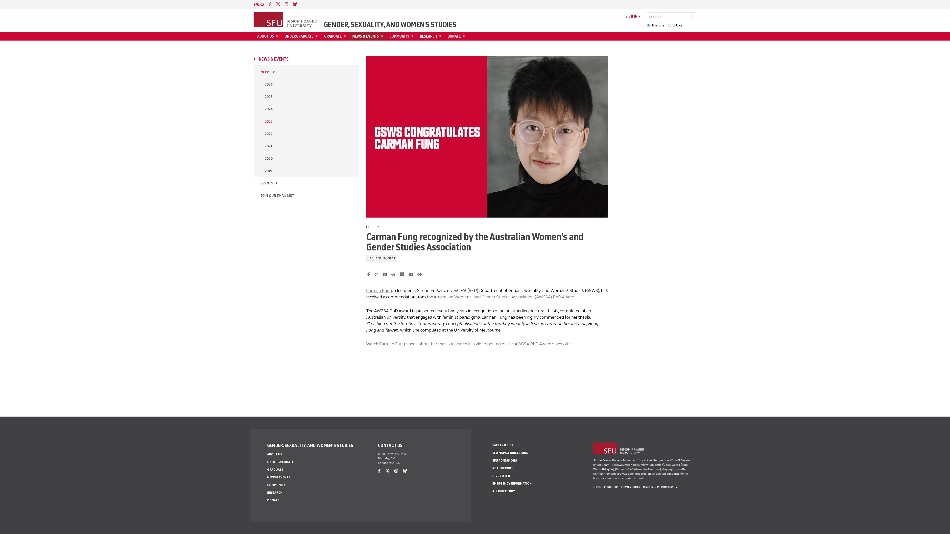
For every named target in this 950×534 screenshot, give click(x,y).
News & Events (365, 36)
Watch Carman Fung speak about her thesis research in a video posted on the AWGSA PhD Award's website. (469, 344)
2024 (269, 109)
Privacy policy (630, 487)
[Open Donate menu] (465, 36)
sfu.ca (259, 4)
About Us (265, 36)
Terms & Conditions (605, 487)
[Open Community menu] (413, 36)
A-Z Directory (503, 491)
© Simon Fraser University (659, 487)
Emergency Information (512, 483)
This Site (658, 25)
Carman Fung (379, 290)
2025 (269, 97)
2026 (269, 84)
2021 (268, 146)
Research (428, 36)
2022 (269, 134)
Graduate (333, 36)
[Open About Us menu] (278, 36)
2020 (269, 158)
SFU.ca (677, 25)
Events (267, 183)
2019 (268, 171)
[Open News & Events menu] (383, 36)
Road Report (502, 468)
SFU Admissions (504, 460)
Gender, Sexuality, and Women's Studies (390, 24)
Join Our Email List (277, 196)
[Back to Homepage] (286, 20)
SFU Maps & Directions (510, 453)
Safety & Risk (502, 445)
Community (399, 36)
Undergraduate (299, 36)
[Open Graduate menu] (346, 36)
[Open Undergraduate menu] (317, 36)
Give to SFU (501, 476)
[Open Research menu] (441, 36)
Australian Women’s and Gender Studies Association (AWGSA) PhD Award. (504, 297)
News (265, 72)
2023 (268, 121)
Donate (454, 36)
